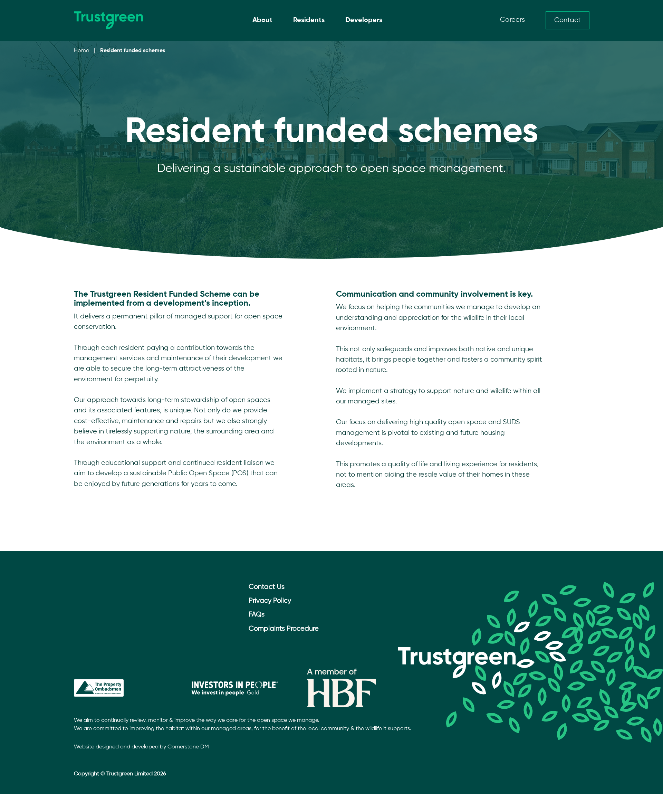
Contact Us (267, 587)
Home (81, 51)
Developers (363, 20)
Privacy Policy (270, 600)
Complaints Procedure (284, 628)
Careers (512, 19)
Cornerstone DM (188, 747)
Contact (567, 20)
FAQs (257, 614)
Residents (309, 20)
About (262, 20)
